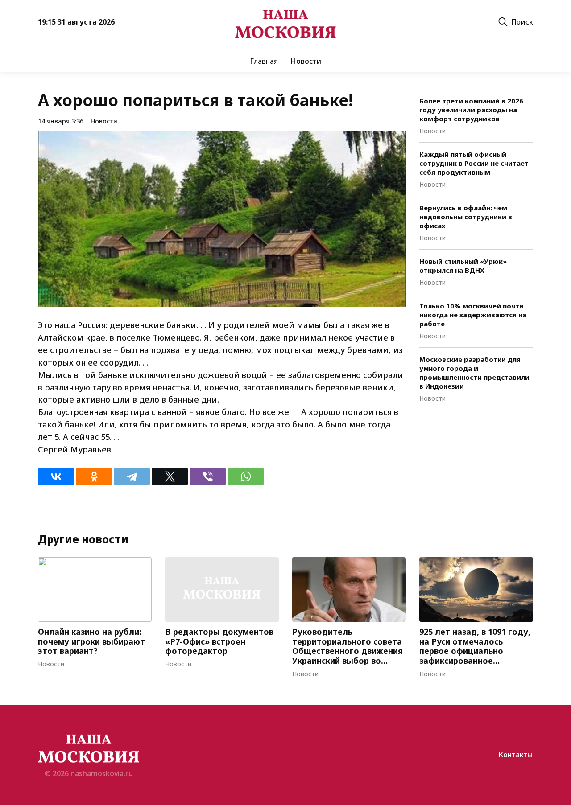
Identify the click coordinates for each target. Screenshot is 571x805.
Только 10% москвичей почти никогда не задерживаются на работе (472, 314)
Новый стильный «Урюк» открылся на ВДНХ (463, 266)
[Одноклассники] (94, 476)
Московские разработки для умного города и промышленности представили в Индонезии (474, 372)
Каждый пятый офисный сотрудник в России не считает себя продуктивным (474, 163)
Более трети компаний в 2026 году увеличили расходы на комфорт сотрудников (471, 109)
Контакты (515, 755)
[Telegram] (132, 476)
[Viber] (208, 476)
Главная (264, 61)
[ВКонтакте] (56, 476)
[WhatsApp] (246, 476)
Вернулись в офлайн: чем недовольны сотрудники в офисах (465, 216)
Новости (305, 61)
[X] (170, 476)
